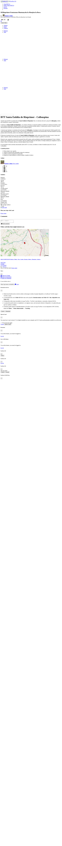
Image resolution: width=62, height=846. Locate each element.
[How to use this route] (1, 21)
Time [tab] (5, 32)
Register (6, 8)
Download (8, 311)
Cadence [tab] (6, 28)
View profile (16, 163)
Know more (3, 213)
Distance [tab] (6, 30)
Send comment (5, 223)
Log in (5, 6)
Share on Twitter (6, 275)
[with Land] (4, 207)
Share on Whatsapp (6, 278)
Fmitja (5, 266)
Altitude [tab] (5, 25)
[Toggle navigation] (4, 1)
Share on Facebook (6, 277)
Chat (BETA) (7, 4)
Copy (17, 284)
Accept (7, 372)
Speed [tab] (5, 26)
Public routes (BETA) (9, 5)
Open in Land (8, 324)
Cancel (2, 311)
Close (2, 355)
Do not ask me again (7, 322)
